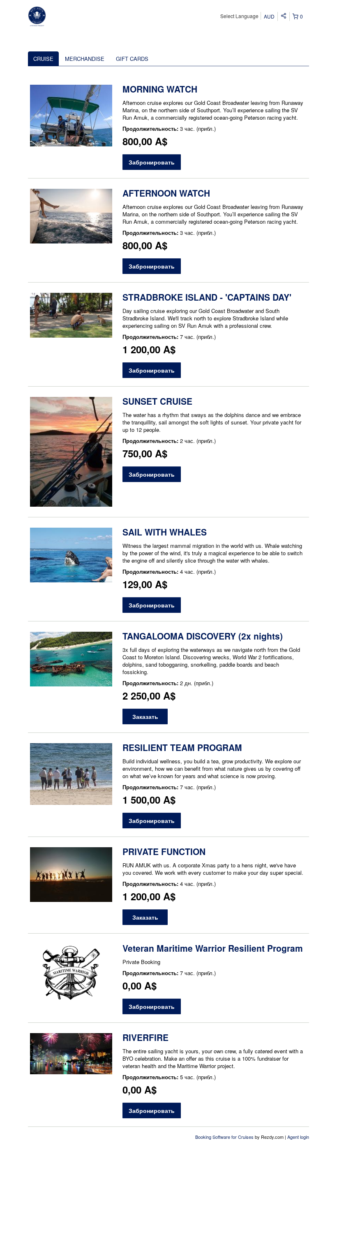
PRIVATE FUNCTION (163, 851)
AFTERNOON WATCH (166, 193)
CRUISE (43, 59)
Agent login (298, 1136)
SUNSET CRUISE (157, 401)
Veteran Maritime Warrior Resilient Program (212, 948)
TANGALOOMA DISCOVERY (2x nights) (202, 636)
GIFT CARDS (132, 59)
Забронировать (152, 162)
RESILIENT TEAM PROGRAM (182, 747)
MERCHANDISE (84, 59)
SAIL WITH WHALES (164, 532)
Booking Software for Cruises (225, 1136)
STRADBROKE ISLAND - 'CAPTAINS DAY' (206, 297)
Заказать (145, 716)
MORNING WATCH (159, 89)
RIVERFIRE (145, 1037)
